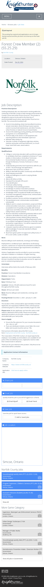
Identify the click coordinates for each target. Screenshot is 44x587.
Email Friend (32, 401)
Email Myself (13, 401)
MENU (6, 16)
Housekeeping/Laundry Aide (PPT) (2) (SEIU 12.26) (20, 476)
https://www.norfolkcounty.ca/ (21, 365)
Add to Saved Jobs (22, 417)
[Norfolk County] (22, 86)
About (5, 578)
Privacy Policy (17, 578)
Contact (10, 578)
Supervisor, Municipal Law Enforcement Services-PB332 (22, 514)
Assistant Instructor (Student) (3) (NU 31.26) (18, 495)
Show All (6, 502)
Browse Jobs (12, 25)
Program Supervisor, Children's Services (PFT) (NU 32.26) (22, 485)
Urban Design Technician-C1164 (14, 523)
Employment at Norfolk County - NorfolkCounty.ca (21, 333)
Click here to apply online (19, 370)
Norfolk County (8, 52)
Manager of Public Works (11, 533)
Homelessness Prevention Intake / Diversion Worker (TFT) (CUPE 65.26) (22, 551)
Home (4, 25)
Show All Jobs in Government (13, 559)
